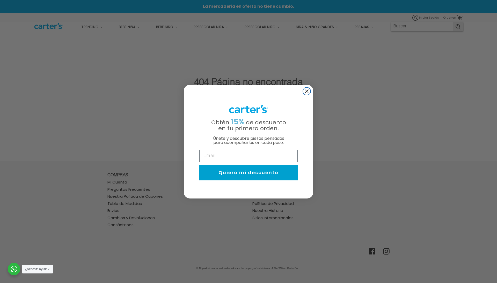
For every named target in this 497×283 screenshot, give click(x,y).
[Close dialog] (307, 91)
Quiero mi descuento (248, 172)
